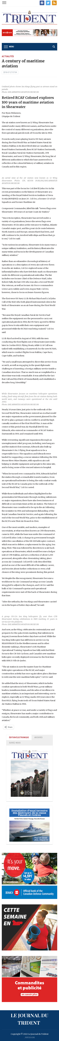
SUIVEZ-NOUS (15, 743)
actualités (8, 56)
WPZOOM (30, 1037)
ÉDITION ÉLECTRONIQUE (19, 737)
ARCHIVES (38, 737)
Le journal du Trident (29, 1019)
